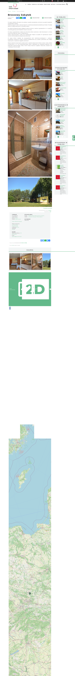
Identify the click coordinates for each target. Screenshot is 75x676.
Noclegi (13, 229)
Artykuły (53, 4)
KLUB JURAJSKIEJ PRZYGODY (62, 42)
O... (26, 4)
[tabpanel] (14, 261)
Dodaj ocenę (24, 242)
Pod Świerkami (63, 87)
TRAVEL (19, 0)
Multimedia (40, 4)
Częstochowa (61, 59)
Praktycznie (47, 4)
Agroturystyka (31, 215)
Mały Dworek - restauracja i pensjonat (63, 83)
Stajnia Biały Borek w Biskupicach (62, 132)
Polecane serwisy (61, 4)
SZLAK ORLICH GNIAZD (12, 0)
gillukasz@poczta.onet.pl (16, 236)
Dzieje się (34, 4)
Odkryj (29, 4)
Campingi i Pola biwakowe (37, 216)
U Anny (61, 76)
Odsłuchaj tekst (36, 17)
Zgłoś (49, 210)
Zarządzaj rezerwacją (47, 208)
